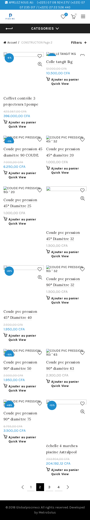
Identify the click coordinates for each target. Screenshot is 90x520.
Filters (76, 42)
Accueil (12, 42)
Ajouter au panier (22, 122)
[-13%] (66, 54)
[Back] (9, 28)
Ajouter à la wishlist (40, 56)
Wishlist (66, 14)
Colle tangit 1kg (59, 62)
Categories (42, 28)
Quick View (40, 64)
